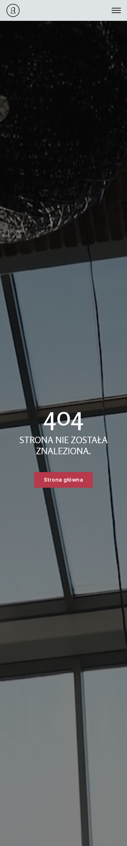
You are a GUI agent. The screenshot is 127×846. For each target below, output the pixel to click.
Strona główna (63, 479)
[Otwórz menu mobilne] (116, 10)
